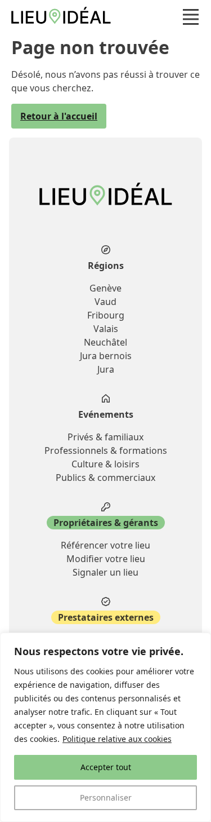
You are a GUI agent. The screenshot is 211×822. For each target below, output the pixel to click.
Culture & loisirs (105, 464)
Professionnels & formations (105, 450)
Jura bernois (106, 356)
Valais (105, 328)
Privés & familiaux (105, 437)
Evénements (105, 414)
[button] (191, 17)
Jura (105, 369)
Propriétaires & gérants (105, 522)
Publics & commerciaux (105, 477)
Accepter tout (105, 767)
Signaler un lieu (105, 572)
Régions (106, 265)
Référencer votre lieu (105, 545)
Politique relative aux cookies (117, 738)
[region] (105, 727)
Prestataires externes (106, 617)
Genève (105, 288)
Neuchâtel (105, 342)
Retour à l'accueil (58, 116)
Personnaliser (106, 797)
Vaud (105, 301)
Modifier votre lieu (105, 559)
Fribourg (105, 315)
